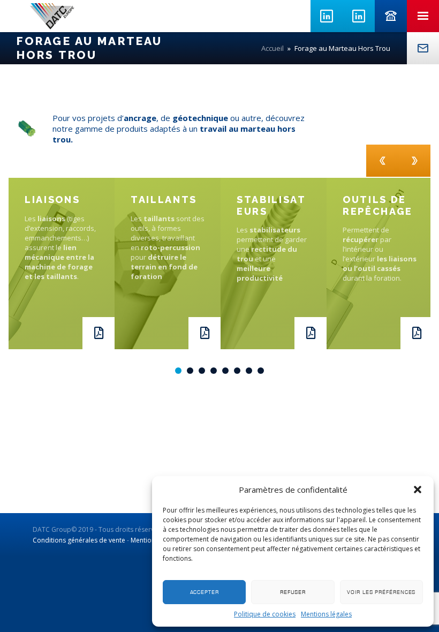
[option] (62, 263)
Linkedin (327, 16)
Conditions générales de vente (79, 540)
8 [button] (261, 370)
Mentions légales (326, 614)
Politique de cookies (265, 614)
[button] (417, 489)
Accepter (204, 592)
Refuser (293, 592)
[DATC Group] (51, 16)
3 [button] (202, 370)
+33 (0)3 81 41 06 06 (391, 16)
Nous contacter (423, 48)
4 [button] (213, 370)
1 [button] (178, 370)
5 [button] (225, 370)
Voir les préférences (381, 592)
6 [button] (237, 370)
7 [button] (249, 370)
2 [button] (190, 370)
